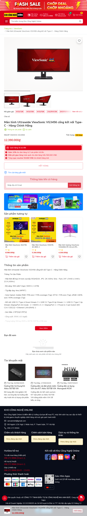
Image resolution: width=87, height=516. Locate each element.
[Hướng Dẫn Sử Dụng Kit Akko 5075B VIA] (17, 372)
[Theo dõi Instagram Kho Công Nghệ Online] (54, 457)
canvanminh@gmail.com (16, 421)
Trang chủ (8, 28)
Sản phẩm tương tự (15, 213)
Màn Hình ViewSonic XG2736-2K (16, 246)
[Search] (80, 21)
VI (50, 487)
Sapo (43, 500)
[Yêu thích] (79, 40)
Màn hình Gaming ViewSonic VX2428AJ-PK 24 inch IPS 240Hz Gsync (69, 246)
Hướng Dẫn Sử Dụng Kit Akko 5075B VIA (14, 387)
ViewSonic (18, 28)
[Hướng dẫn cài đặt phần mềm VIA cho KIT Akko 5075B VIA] (43, 372)
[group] (43, 64)
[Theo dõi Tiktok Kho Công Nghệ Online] (74, 457)
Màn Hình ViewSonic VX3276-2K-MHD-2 (43, 246)
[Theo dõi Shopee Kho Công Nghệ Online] (61, 457)
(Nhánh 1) (14, 458)
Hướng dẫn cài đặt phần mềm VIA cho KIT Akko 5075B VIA (43, 387)
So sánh (28, 130)
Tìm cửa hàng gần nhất (17, 172)
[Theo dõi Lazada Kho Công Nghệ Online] (67, 457)
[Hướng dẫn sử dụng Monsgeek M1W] (70, 372)
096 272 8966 (13, 428)
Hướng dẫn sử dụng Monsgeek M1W (65, 387)
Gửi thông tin (74, 185)
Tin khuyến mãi (13, 360)
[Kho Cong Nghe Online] (43, 5)
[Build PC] (43, 201)
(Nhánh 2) (14, 464)
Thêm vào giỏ (13, 256)
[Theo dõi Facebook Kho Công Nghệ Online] (48, 457)
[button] (79, 64)
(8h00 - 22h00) (17, 470)
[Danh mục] (6, 21)
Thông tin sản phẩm (14, 130)
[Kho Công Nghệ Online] (13, 15)
